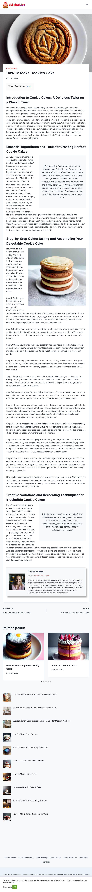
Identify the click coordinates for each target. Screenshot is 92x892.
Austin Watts (13, 78)
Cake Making (41, 858)
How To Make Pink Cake (65, 665)
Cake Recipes (11, 68)
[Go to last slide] (7, 656)
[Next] (85, 656)
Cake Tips (83, 858)
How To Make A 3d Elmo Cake (16, 611)
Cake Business (70, 858)
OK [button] (15, 887)
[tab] (41, 681)
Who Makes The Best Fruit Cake (74, 611)
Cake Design (55, 858)
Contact (46, 862)
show (29, 86)
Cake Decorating (26, 858)
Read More (7, 887)
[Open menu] (87, 4)
